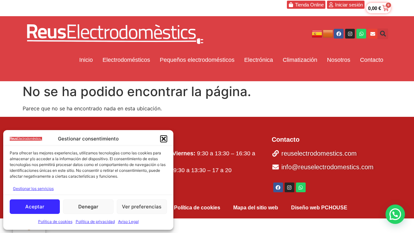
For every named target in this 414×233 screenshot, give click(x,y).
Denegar (88, 207)
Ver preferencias (141, 207)
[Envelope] (372, 34)
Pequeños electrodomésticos (197, 60)
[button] (163, 139)
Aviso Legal (128, 221)
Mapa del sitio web (255, 207)
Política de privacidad (95, 221)
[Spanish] (317, 33)
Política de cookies (55, 221)
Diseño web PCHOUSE (319, 207)
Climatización (300, 60)
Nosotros (338, 60)
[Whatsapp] (361, 34)
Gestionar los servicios (33, 188)
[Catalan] (328, 33)
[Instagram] (350, 34)
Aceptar (34, 207)
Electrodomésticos (126, 60)
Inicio (86, 60)
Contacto (371, 60)
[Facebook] (338, 34)
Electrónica (258, 60)
